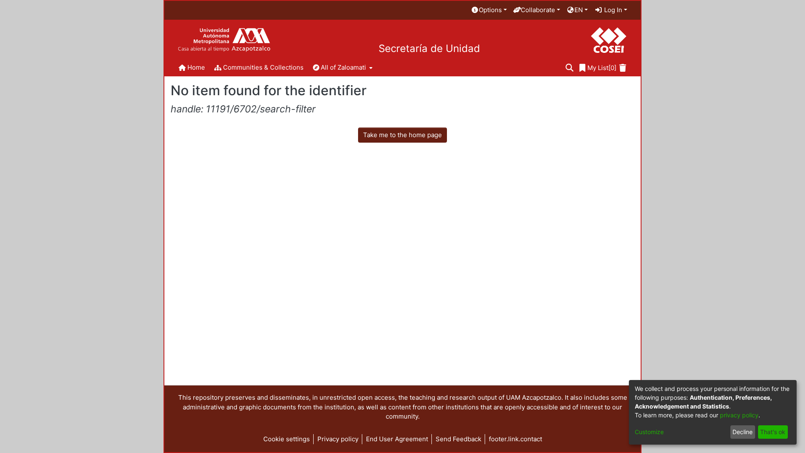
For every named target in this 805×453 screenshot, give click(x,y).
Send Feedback (458, 439)
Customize (649, 431)
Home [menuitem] (196, 67)
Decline (742, 431)
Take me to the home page (402, 135)
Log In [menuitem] (612, 10)
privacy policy (739, 415)
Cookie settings (286, 439)
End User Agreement (397, 439)
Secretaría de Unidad (429, 49)
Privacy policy (337, 439)
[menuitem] (489, 10)
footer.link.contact (515, 439)
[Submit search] (569, 68)
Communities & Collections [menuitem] (263, 67)
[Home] (224, 40)
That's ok (772, 431)
